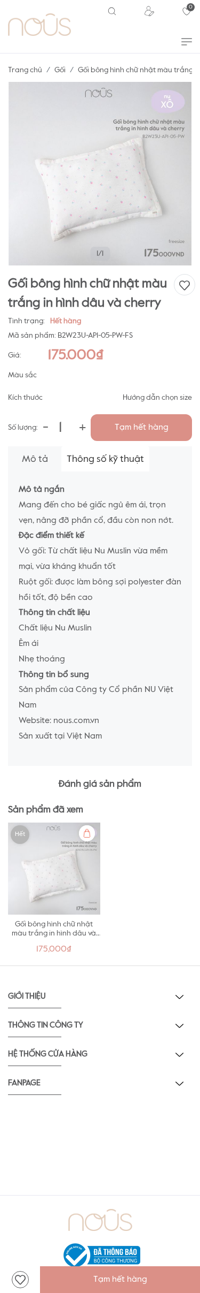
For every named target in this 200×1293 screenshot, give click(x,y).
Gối (60, 70)
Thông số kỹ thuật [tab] (105, 459)
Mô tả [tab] (35, 459)
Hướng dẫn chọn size (157, 397)
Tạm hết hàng (142, 427)
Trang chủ (25, 70)
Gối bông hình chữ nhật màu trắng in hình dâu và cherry (54, 933)
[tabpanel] (54, 891)
